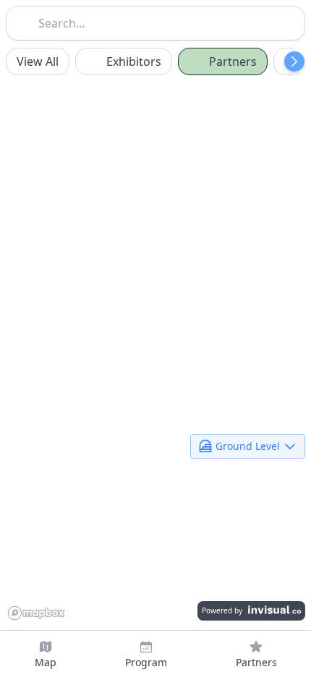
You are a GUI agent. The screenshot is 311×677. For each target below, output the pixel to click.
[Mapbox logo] (39, 611)
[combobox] (155, 21)
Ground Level (248, 444)
